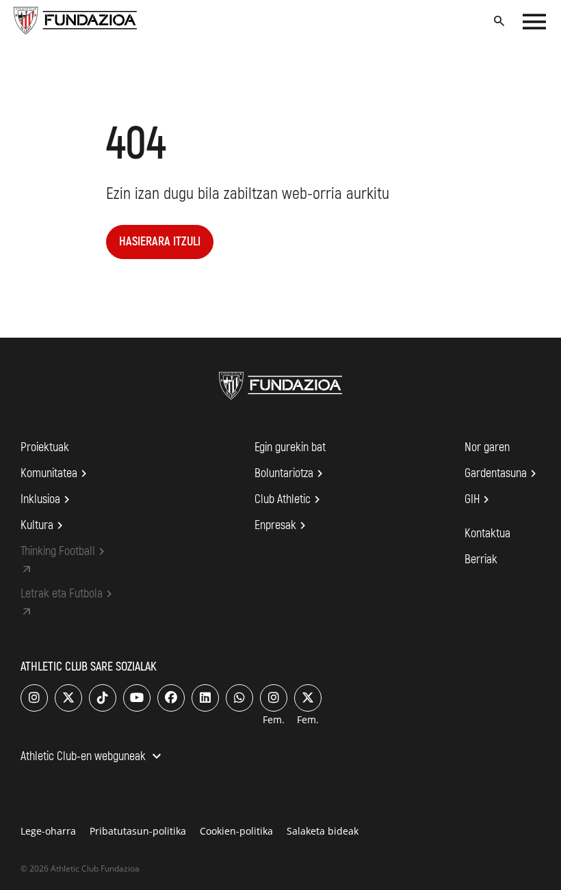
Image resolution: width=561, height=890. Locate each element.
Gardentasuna (502, 474)
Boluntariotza (291, 474)
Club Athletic (289, 499)
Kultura (44, 525)
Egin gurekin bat (290, 447)
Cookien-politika (236, 830)
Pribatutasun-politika (138, 830)
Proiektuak (45, 447)
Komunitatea (56, 474)
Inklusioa (47, 499)
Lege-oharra (48, 830)
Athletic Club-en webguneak (93, 757)
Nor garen (487, 447)
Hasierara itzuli (159, 242)
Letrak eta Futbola (68, 594)
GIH (479, 499)
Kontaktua (487, 533)
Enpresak (282, 525)
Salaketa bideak (322, 830)
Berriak (481, 559)
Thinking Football (65, 551)
